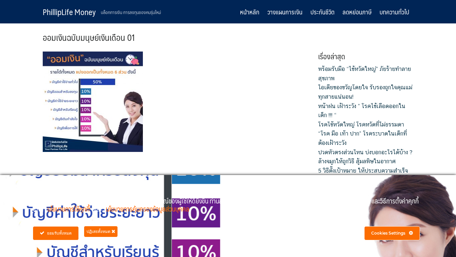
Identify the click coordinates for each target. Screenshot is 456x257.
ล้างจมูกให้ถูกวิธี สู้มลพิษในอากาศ (357, 161)
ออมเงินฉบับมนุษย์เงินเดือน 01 (89, 37)
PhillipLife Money (69, 11)
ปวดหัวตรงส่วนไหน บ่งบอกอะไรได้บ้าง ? (365, 152)
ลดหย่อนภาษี (357, 11)
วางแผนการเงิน (284, 11)
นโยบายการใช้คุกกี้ (69, 209)
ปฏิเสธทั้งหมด (98, 231)
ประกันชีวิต (322, 11)
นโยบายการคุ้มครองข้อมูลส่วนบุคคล (147, 209)
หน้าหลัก (249, 11)
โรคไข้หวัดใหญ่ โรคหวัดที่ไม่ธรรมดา (361, 124)
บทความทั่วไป (394, 11)
